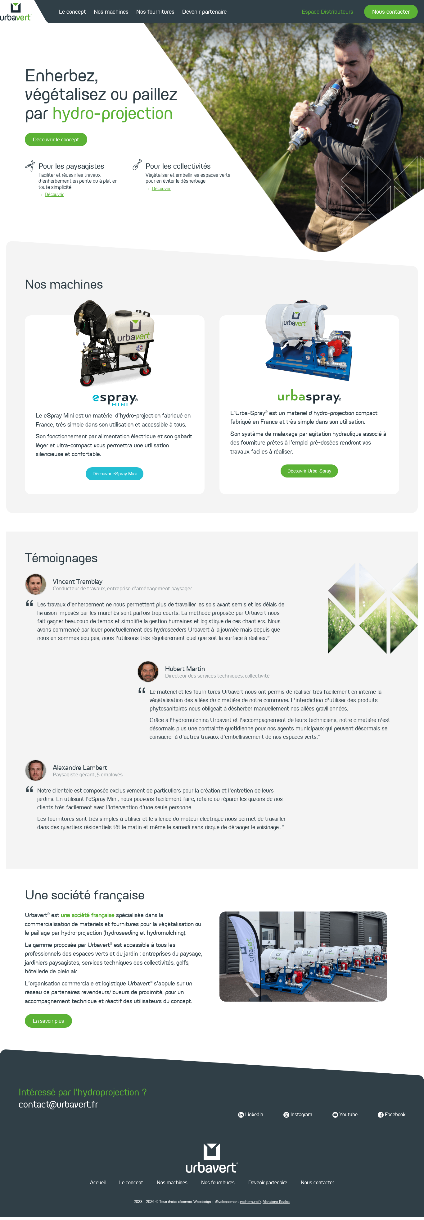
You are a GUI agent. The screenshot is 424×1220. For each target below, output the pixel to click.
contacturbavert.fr (58, 1104)
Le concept (72, 11)
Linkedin (253, 1114)
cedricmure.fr (250, 1201)
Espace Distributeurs (327, 11)
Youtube (348, 1114)
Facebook (394, 1114)
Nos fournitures (155, 11)
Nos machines (111, 11)
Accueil (98, 1183)
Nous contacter (391, 11)
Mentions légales (276, 1201)
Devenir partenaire (204, 11)
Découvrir (54, 194)
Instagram (300, 1114)
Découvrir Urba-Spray (309, 471)
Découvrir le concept (56, 139)
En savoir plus (48, 1021)
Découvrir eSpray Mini (114, 474)
